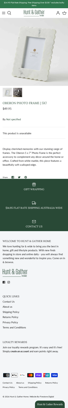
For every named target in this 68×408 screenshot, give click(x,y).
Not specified (13, 119)
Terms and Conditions (14, 327)
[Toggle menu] (3, 13)
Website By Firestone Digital (42, 396)
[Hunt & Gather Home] (34, 13)
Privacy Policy (10, 322)
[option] (34, 52)
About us (7, 306)
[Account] (57, 13)
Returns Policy (10, 317)
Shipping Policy (11, 311)
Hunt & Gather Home (19, 396)
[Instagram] (8, 282)
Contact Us (9, 301)
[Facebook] (4, 282)
